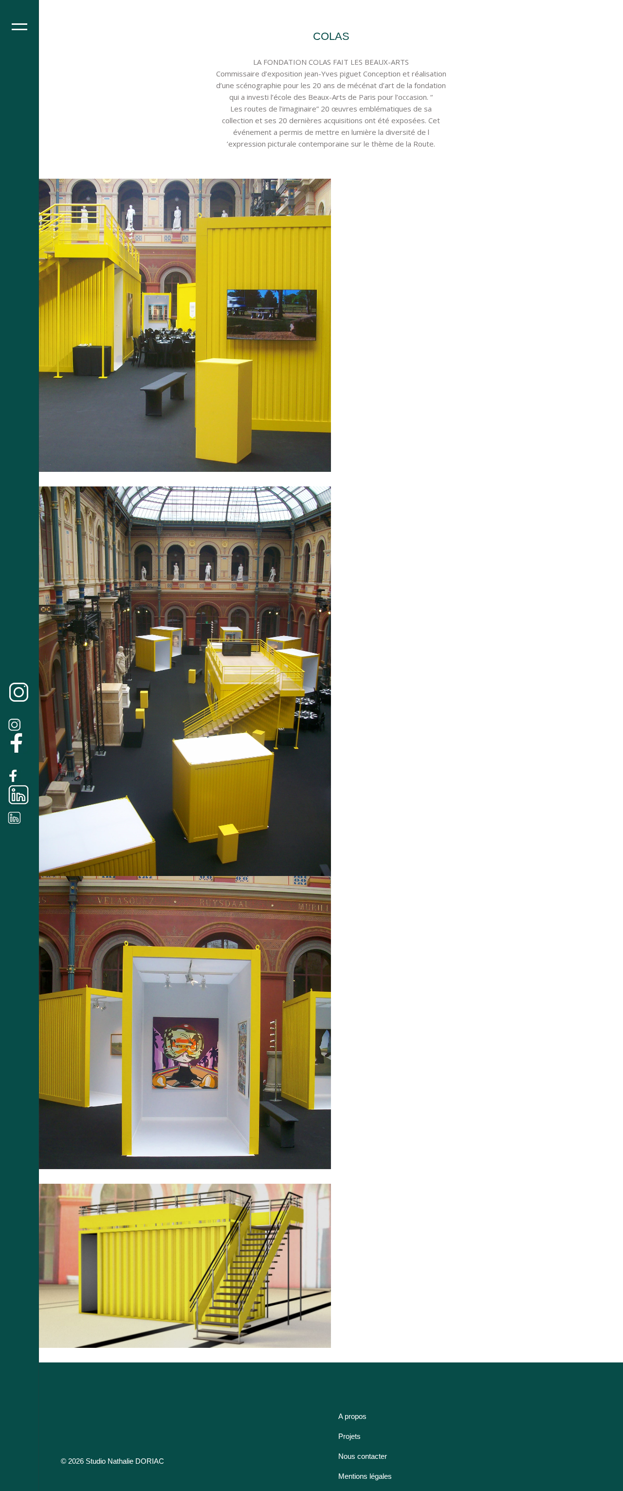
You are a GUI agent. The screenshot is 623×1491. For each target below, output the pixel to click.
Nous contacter (362, 1456)
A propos (352, 1416)
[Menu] (19, 26)
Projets (349, 1436)
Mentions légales (365, 1476)
